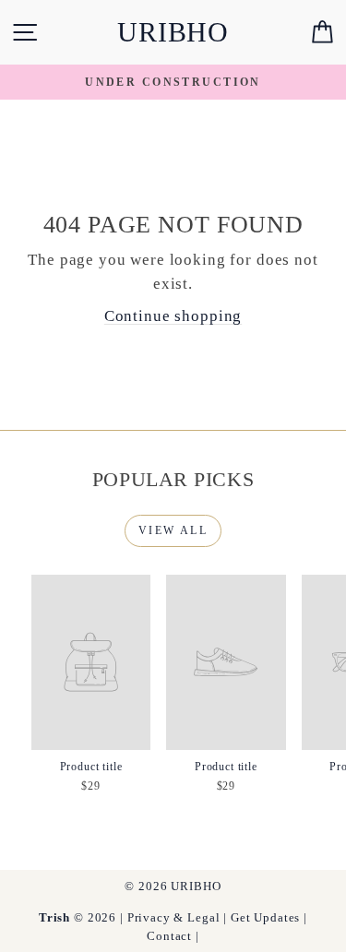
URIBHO (173, 32)
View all (173, 530)
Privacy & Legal (174, 917)
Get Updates (265, 917)
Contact (169, 936)
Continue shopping (173, 316)
